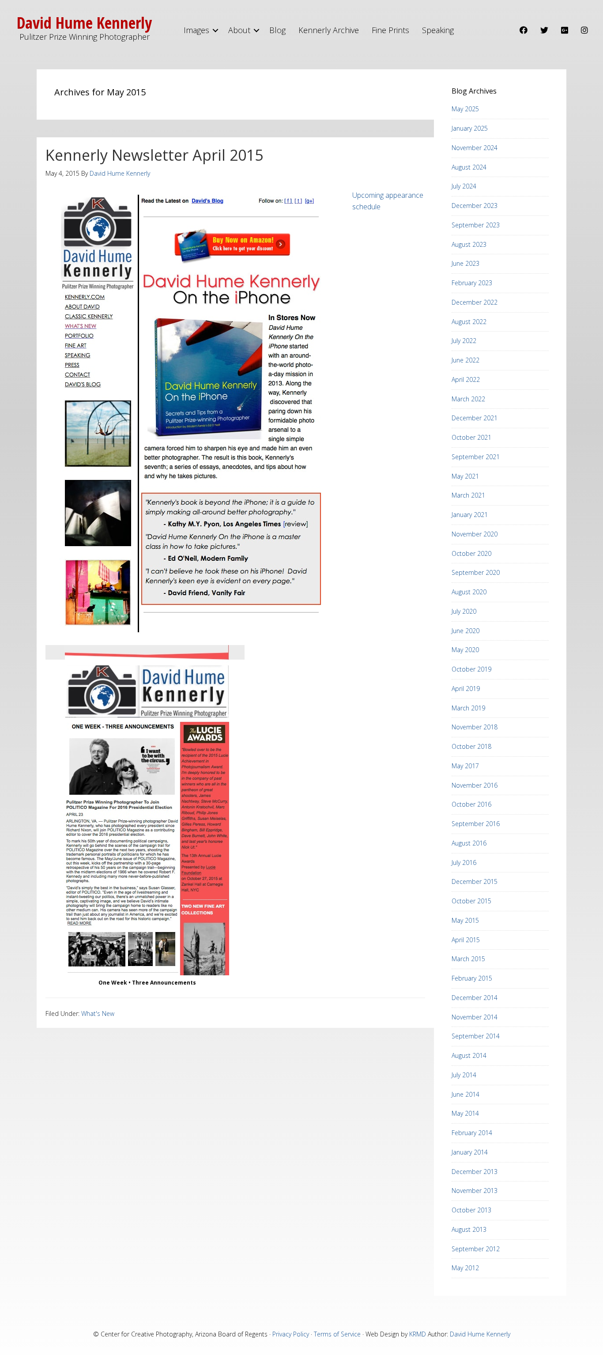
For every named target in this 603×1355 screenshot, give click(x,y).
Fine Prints (390, 30)
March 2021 (468, 495)
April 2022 (466, 379)
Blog (277, 30)
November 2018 (474, 727)
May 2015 (465, 920)
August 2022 (469, 321)
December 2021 (474, 418)
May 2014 (465, 1113)
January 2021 (470, 514)
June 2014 (465, 1094)
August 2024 (469, 167)
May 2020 (465, 649)
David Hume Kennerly (480, 1334)
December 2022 (474, 302)
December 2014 (474, 997)
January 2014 (470, 1152)
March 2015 (468, 959)
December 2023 (474, 205)
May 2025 (465, 109)
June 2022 (465, 360)
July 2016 (464, 862)
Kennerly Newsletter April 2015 (154, 155)
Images (196, 30)
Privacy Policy (290, 1334)
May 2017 (465, 766)
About (239, 30)
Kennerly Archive (328, 30)
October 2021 (471, 437)
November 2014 (474, 1017)
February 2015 (472, 978)
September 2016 (476, 823)
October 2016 (471, 804)
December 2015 (474, 881)
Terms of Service (337, 1334)
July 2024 (464, 186)
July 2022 (464, 340)
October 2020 (471, 553)
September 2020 (476, 572)
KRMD (417, 1334)
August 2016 (469, 843)
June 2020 (465, 631)
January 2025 (470, 128)
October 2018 (471, 746)
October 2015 (471, 901)
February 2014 (472, 1133)
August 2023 (469, 244)
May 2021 (465, 476)
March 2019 (468, 708)
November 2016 (474, 785)
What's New (97, 1013)
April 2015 (466, 940)
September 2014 (476, 1036)
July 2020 (464, 611)
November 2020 (474, 534)
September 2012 (476, 1249)
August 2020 (469, 592)
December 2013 (474, 1171)
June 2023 (465, 263)
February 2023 (472, 283)
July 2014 (464, 1075)
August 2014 (469, 1055)
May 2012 (465, 1268)
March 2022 (468, 399)
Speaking (438, 30)
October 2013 (471, 1210)
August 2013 (469, 1229)
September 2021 (476, 457)
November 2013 (474, 1190)
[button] (215, 30)
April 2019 (466, 688)
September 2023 (476, 225)
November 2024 (474, 147)
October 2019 (471, 669)
